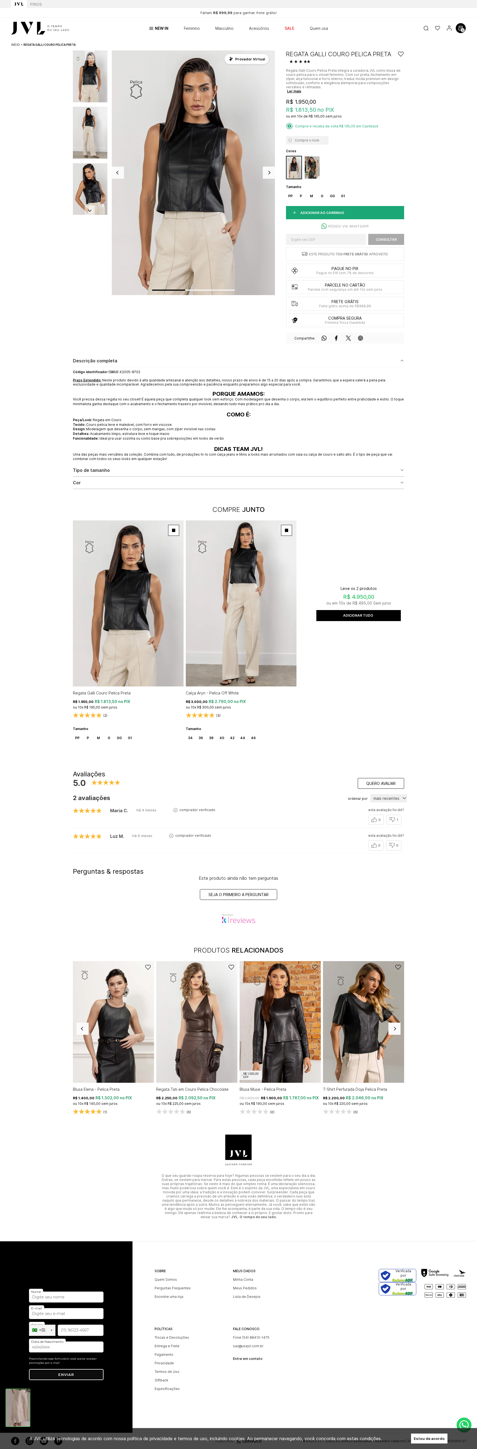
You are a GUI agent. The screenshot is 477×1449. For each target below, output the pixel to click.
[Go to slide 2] (193, 290)
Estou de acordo (429, 1438)
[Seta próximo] (269, 173)
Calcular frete (386, 239)
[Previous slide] (82, 1029)
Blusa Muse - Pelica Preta (263, 1089)
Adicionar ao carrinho (322, 213)
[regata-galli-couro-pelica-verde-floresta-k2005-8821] (312, 167)
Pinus (36, 4)
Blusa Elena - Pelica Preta (96, 1089)
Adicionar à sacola (358, 615)
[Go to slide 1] (168, 290)
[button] (90, 76)
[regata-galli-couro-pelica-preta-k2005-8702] (294, 167)
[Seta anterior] (118, 173)
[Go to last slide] (90, 55)
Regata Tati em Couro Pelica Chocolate (192, 1089)
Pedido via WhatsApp (348, 226)
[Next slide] (90, 210)
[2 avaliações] (300, 62)
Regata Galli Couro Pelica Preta (102, 693)
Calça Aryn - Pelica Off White (212, 693)
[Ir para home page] (19, 4)
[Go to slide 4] (226, 290)
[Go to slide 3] (210, 290)
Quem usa (319, 28)
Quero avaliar (381, 783)
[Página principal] (40, 28)
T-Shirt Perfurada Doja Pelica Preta (355, 1089)
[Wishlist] (437, 28)
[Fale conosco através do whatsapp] (464, 1425)
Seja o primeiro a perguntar (238, 894)
